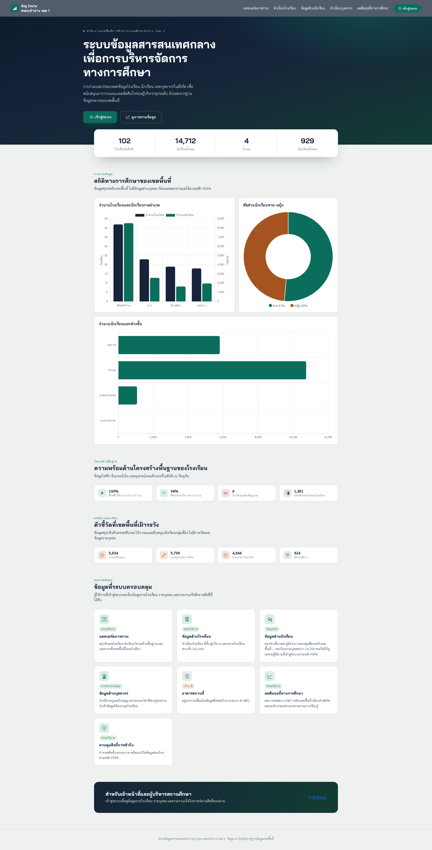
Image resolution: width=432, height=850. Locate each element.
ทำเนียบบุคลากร (341, 8)
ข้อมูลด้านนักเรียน (313, 8)
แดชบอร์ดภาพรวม (255, 8)
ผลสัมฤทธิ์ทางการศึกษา (373, 8)
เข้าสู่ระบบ (410, 8)
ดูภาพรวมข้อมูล (143, 116)
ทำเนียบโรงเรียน (284, 8)
